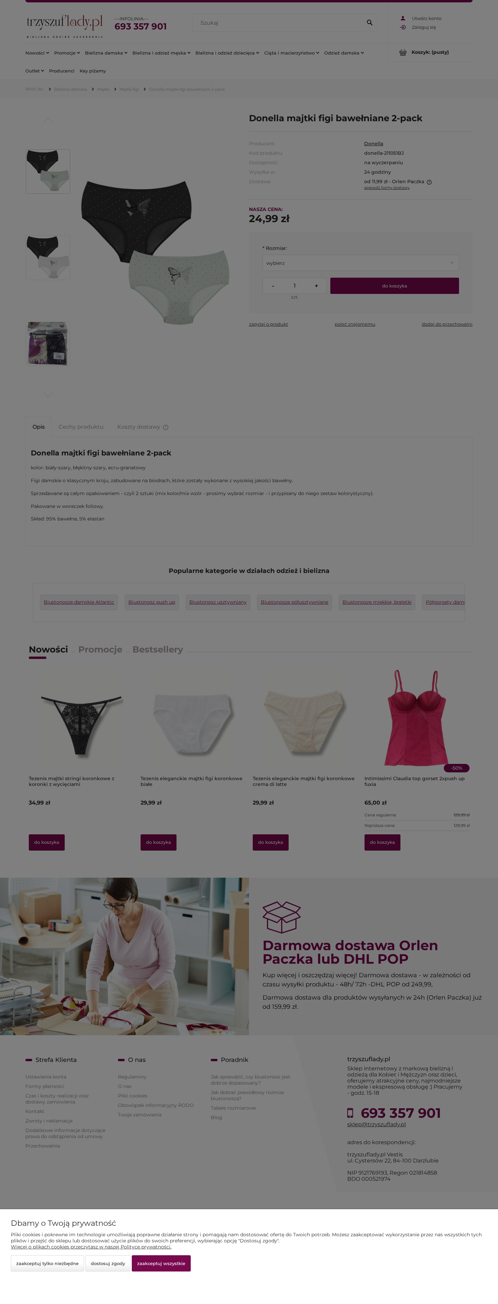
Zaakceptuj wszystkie (161, 1263)
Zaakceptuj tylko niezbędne (47, 1263)
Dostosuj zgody (108, 1263)
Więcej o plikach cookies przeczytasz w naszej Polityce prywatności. (91, 1247)
